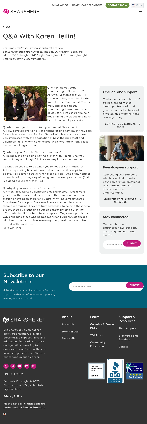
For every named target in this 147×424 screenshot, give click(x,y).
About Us (68, 324)
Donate (123, 346)
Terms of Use (70, 331)
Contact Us (68, 338)
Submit (132, 243)
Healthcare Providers (87, 5)
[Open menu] (141, 11)
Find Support (127, 328)
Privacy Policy (12, 396)
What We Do (60, 5)
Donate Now (117, 5)
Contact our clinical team (120, 125)
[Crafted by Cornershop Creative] (5, 413)
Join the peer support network (120, 200)
